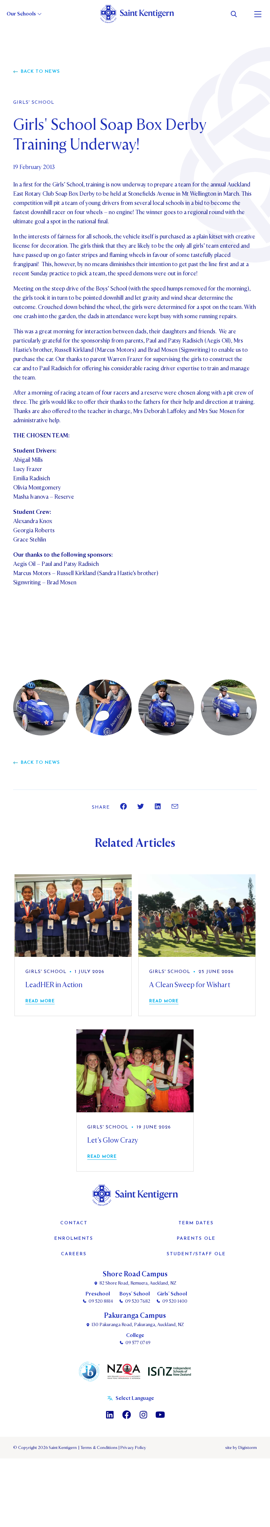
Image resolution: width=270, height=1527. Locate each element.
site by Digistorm (241, 1447)
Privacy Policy (132, 1447)
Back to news (40, 71)
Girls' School (33, 102)
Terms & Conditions (98, 1447)
